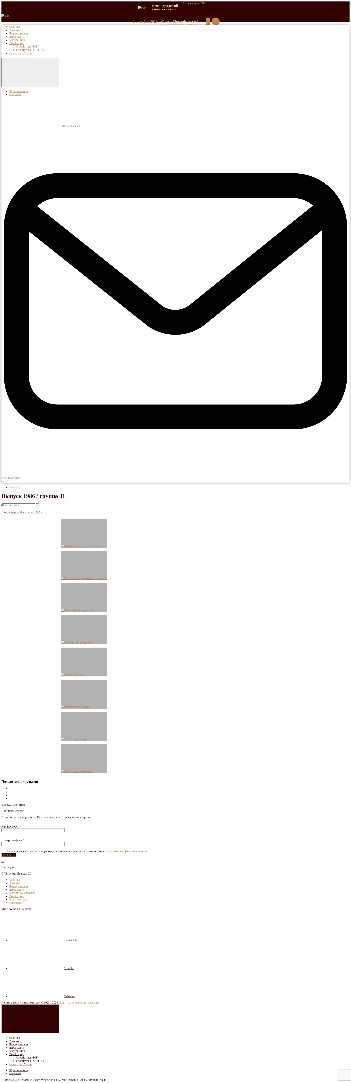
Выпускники (17, 1050)
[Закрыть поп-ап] (2, 862)
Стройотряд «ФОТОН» (30, 1060)
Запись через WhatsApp (38, 1079)
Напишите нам (10, 477)
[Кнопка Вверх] (30, 1018)
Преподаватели (18, 1044)
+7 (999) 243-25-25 (12, 1079)
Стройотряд (18, 804)
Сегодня (14, 1041)
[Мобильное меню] (2, 481)
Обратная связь (18, 1070)
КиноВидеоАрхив (20, 1064)
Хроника (14, 1037)
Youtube (69, 968)
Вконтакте (70, 940)
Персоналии (16, 1047)
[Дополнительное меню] (30, 72)
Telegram (69, 996)
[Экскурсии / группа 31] (84, 758)
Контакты (15, 1073)
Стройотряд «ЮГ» (27, 1057)
